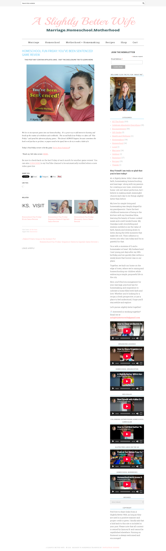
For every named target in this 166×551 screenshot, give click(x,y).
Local (114, 147)
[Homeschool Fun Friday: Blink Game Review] (34, 207)
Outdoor (115, 154)
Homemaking (118, 139)
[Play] (113, 338)
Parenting (116, 157)
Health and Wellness (121, 136)
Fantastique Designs (111, 547)
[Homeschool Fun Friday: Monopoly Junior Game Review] (86, 207)
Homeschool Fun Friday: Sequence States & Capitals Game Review (58, 219)
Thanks (115, 165)
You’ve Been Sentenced (61, 147)
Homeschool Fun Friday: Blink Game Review (32, 218)
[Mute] (137, 338)
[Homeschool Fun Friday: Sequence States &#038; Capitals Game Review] (60, 207)
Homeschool (33, 231)
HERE (45, 154)
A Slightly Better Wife (70, 23)
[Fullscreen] (141, 338)
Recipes (115, 161)
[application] (127, 330)
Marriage (116, 150)
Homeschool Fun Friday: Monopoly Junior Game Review (84, 219)
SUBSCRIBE (35, 163)
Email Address (117, 59)
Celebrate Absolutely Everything (126, 125)
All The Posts (33, 229)
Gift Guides (117, 132)
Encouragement (119, 129)
